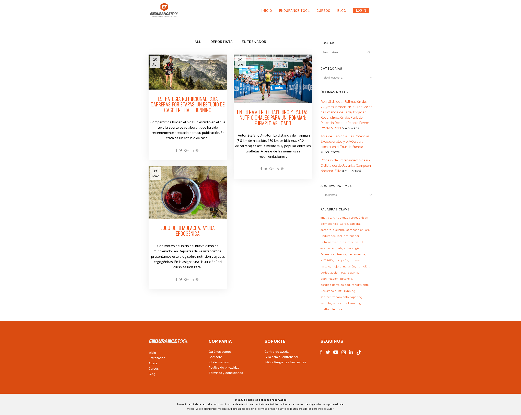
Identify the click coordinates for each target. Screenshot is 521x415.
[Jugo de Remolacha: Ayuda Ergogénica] (188, 192)
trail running (352, 303)
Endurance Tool (331, 236)
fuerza (341, 254)
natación (349, 266)
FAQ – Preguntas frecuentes (285, 362)
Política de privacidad (224, 367)
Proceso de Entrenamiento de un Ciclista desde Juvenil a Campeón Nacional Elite (346, 165)
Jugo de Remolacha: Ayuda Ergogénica (188, 230)
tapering (356, 297)
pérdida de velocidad (335, 284)
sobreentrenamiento (335, 297)
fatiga (341, 248)
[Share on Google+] (186, 150)
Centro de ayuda (277, 352)
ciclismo (339, 229)
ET (361, 242)
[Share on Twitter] (180, 150)
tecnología (328, 303)
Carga (344, 223)
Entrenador (157, 358)
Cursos (154, 368)
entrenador (351, 236)
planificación (330, 278)
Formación (328, 254)
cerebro (326, 229)
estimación (350, 242)
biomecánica (329, 223)
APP (335, 217)
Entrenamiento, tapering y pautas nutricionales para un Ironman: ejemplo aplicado (273, 117)
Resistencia (328, 290)
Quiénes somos (220, 352)
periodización (330, 272)
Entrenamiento (331, 242)
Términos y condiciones (226, 373)
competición (355, 229)
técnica (337, 309)
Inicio (152, 353)
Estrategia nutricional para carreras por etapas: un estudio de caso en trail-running (188, 104)
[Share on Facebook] (176, 150)
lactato (325, 266)
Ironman (356, 260)
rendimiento (360, 284)
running (349, 290)
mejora (336, 266)
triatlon (326, 309)
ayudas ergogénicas (354, 217)
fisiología (353, 248)
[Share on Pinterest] (197, 150)
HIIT (323, 260)
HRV (330, 260)
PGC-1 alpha (349, 272)
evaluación (328, 248)
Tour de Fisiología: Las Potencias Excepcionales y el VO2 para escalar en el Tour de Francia (345, 141)
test (339, 303)
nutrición (363, 266)
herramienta (356, 254)
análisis (326, 217)
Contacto (215, 357)
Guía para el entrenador (281, 357)
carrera (355, 223)
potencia (346, 278)
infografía (341, 260)
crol (368, 229)
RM (340, 290)
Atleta (153, 363)
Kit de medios (219, 362)
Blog (152, 374)
